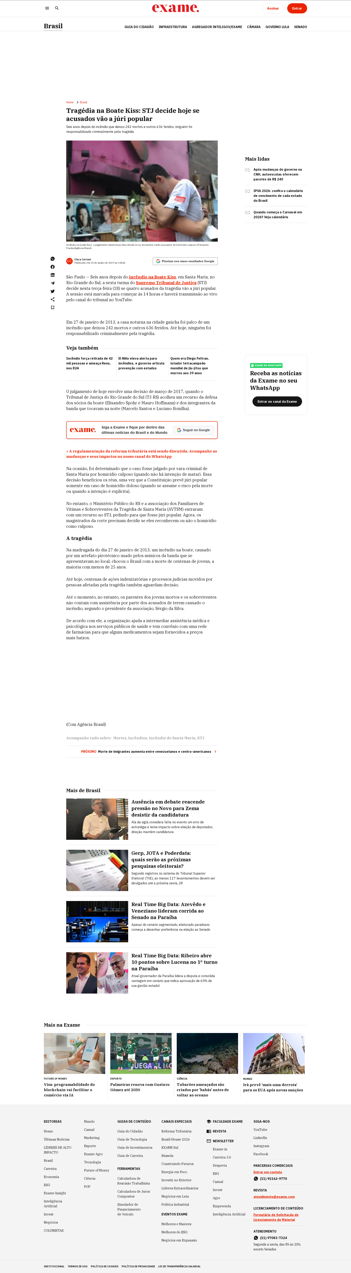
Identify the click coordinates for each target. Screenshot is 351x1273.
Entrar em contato (268, 1172)
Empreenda (222, 1206)
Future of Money (96, 1170)
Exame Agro (93, 1154)
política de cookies (104, 1266)
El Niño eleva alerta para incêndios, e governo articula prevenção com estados (141, 363)
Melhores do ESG (174, 1232)
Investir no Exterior (176, 1180)
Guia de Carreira (130, 1156)
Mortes (119, 738)
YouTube (260, 1130)
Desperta (220, 1165)
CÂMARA (254, 27)
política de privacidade (138, 1266)
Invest (48, 1214)
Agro (216, 1198)
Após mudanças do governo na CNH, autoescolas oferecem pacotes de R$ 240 (278, 174)
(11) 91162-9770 (273, 1179)
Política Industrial (175, 1204)
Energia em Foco (174, 1172)
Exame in (220, 1149)
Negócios (51, 1222)
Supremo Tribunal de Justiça (166, 282)
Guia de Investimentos (134, 1147)
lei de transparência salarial (179, 1266)
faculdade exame (228, 1121)
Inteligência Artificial (53, 1203)
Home (70, 102)
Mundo (89, 1121)
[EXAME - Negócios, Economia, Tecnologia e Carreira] (175, 8)
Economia (51, 1177)
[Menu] (47, 8)
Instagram (261, 1146)
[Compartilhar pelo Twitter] (52, 291)
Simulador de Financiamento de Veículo (129, 1209)
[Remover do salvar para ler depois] (52, 307)
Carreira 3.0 (222, 1157)
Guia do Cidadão (139, 27)
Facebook (261, 1154)
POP (87, 1187)
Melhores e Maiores (176, 1224)
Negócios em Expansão (179, 1240)
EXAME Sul (169, 1147)
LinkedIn (260, 1138)
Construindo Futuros (177, 1164)
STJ (200, 738)
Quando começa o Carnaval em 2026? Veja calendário (278, 214)
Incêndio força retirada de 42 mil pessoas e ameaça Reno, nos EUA (89, 363)
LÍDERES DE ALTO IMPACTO (57, 1149)
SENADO (300, 27)
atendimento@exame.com (274, 1197)
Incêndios (137, 738)
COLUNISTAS (54, 1230)
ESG (47, 1185)
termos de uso (78, 1266)
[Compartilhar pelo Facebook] (52, 266)
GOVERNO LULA (277, 27)
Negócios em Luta (175, 1196)
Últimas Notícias (56, 1139)
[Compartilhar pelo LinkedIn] (52, 275)
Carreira (50, 1169)
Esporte (90, 1146)
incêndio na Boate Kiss (152, 277)
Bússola (167, 1156)
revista (219, 1131)
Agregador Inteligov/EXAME (217, 27)
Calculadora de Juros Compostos (133, 1193)
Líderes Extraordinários (179, 1188)
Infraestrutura (173, 27)
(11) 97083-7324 (273, 1238)
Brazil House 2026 (175, 1139)
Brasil (53, 26)
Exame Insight (55, 1193)
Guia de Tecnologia (132, 1139)
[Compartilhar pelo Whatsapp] (52, 258)
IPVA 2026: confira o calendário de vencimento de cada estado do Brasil (278, 196)
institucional (54, 1266)
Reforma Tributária (176, 1131)
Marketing (92, 1138)
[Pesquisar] (57, 8)
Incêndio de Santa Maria (172, 738)
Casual (89, 1130)
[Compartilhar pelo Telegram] (52, 283)
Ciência (89, 1178)
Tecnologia (92, 1162)
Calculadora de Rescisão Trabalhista (133, 1180)
